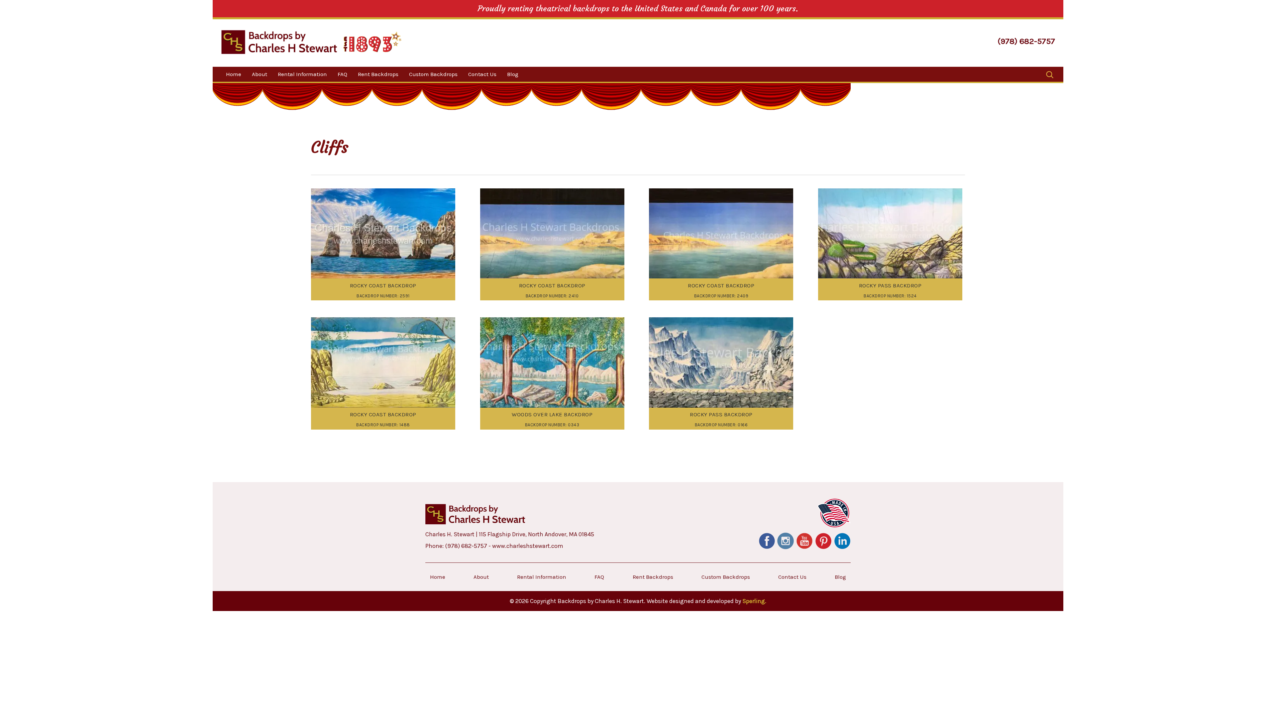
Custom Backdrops (433, 74)
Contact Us (482, 74)
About (259, 74)
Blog (512, 74)
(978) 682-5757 (1026, 41)
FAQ (342, 74)
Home (233, 74)
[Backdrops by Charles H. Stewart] (279, 42)
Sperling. (754, 601)
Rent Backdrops (378, 74)
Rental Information (302, 74)
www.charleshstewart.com (527, 546)
